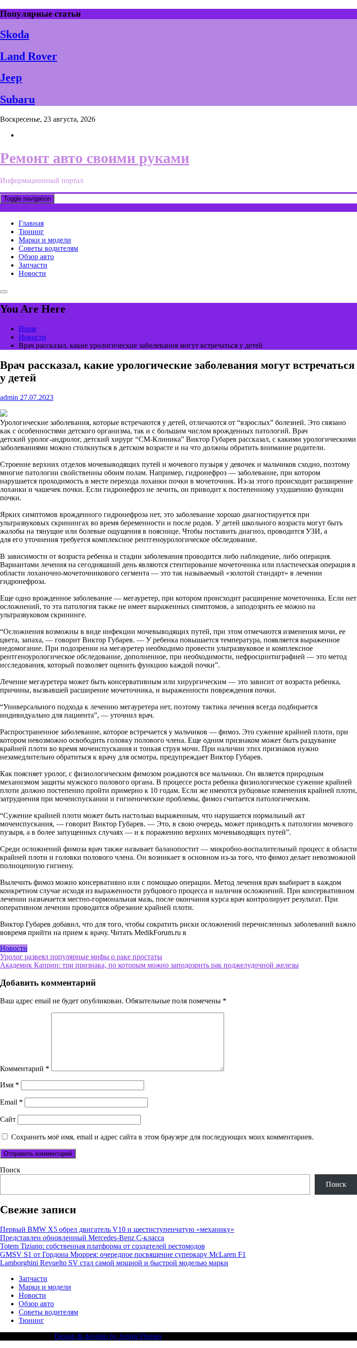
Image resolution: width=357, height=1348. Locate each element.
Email (11, 1102)
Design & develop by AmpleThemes (108, 1336)
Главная (31, 223)
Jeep (11, 78)
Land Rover (28, 56)
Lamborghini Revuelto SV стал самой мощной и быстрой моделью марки (114, 1263)
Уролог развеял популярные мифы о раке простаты (81, 957)
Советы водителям (48, 248)
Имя (9, 1085)
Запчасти (33, 265)
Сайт (8, 1119)
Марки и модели (45, 240)
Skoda (14, 34)
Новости (32, 273)
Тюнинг (31, 232)
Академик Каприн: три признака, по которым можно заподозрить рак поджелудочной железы (149, 965)
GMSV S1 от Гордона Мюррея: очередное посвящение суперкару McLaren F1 (123, 1254)
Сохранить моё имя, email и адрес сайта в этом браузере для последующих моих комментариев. (162, 1137)
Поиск (10, 1170)
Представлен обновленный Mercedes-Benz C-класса (82, 1238)
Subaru (17, 99)
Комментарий (24, 1069)
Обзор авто (36, 257)
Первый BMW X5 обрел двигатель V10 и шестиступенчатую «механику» (117, 1229)
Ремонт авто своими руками (94, 158)
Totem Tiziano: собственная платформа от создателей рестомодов (102, 1246)
